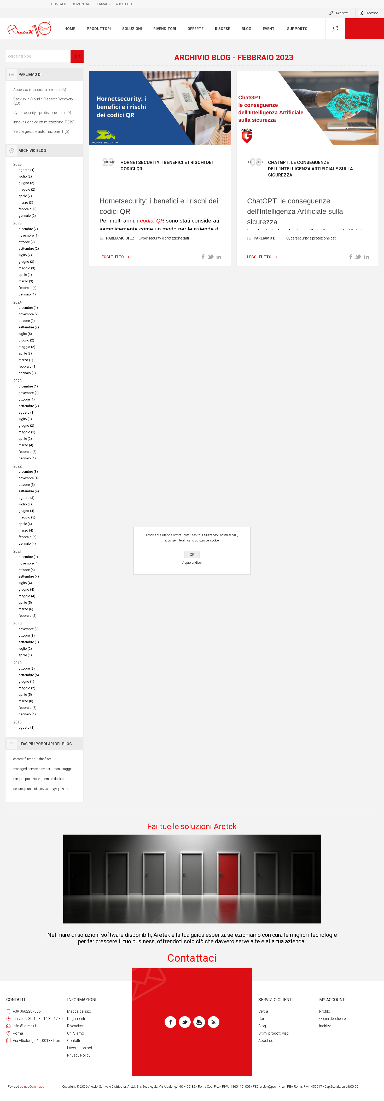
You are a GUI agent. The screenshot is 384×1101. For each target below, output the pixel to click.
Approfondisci (192, 562)
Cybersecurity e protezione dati (164, 238)
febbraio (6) (28, 708)
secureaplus (22, 789)
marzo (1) (26, 360)
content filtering (24, 759)
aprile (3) (25, 353)
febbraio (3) (28, 209)
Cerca (263, 1011)
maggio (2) (27, 189)
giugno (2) (26, 183)
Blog (262, 1026)
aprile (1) (25, 275)
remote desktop (54, 779)
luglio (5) (25, 334)
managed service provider (31, 769)
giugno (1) (26, 681)
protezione (32, 779)
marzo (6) (26, 609)
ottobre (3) (27, 635)
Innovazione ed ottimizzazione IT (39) (43, 122)
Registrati (342, 13)
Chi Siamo (75, 1033)
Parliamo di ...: (120, 238)
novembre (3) (29, 393)
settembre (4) (29, 491)
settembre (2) (29, 248)
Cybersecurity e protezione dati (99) (42, 113)
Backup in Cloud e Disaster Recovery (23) (43, 101)
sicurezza (41, 789)
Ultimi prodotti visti (273, 1033)
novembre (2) (29, 314)
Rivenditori (75, 1026)
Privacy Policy (78, 1055)
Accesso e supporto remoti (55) (39, 90)
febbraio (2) (28, 452)
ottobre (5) (27, 485)
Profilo (324, 1011)
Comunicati (267, 1019)
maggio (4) (27, 596)
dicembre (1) (28, 308)
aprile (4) (25, 524)
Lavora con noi (79, 1048)
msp (17, 778)
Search (77, 56)
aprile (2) (25, 196)
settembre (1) (29, 642)
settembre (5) (29, 675)
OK (192, 554)
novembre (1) (29, 235)
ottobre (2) (27, 242)
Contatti (73, 1041)
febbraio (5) (28, 537)
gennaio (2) (27, 216)
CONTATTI (58, 4)
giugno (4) (26, 511)
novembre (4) (29, 478)
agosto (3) (26, 498)
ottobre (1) (27, 399)
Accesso (372, 13)
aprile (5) (25, 602)
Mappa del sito (79, 1011)
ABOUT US (124, 4)
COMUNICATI (81, 4)
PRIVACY (103, 4)
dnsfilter (45, 759)
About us (265, 1041)
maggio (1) (27, 432)
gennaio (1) (27, 294)
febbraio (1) (28, 366)
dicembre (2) (28, 229)
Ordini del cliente (332, 1019)
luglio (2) (25, 176)
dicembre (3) (28, 472)
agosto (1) (26, 170)
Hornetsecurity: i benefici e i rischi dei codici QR (166, 165)
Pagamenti (76, 1019)
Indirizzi (325, 1026)
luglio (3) (25, 419)
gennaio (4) (27, 543)
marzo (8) (26, 701)
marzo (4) (26, 445)
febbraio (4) (28, 288)
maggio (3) (27, 268)
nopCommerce (34, 1086)
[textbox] (44, 56)
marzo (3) (26, 202)
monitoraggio (63, 769)
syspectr (59, 788)
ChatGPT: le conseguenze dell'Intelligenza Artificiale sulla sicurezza (310, 169)
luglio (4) (25, 504)
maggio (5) (27, 517)
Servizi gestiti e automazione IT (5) (41, 131)
